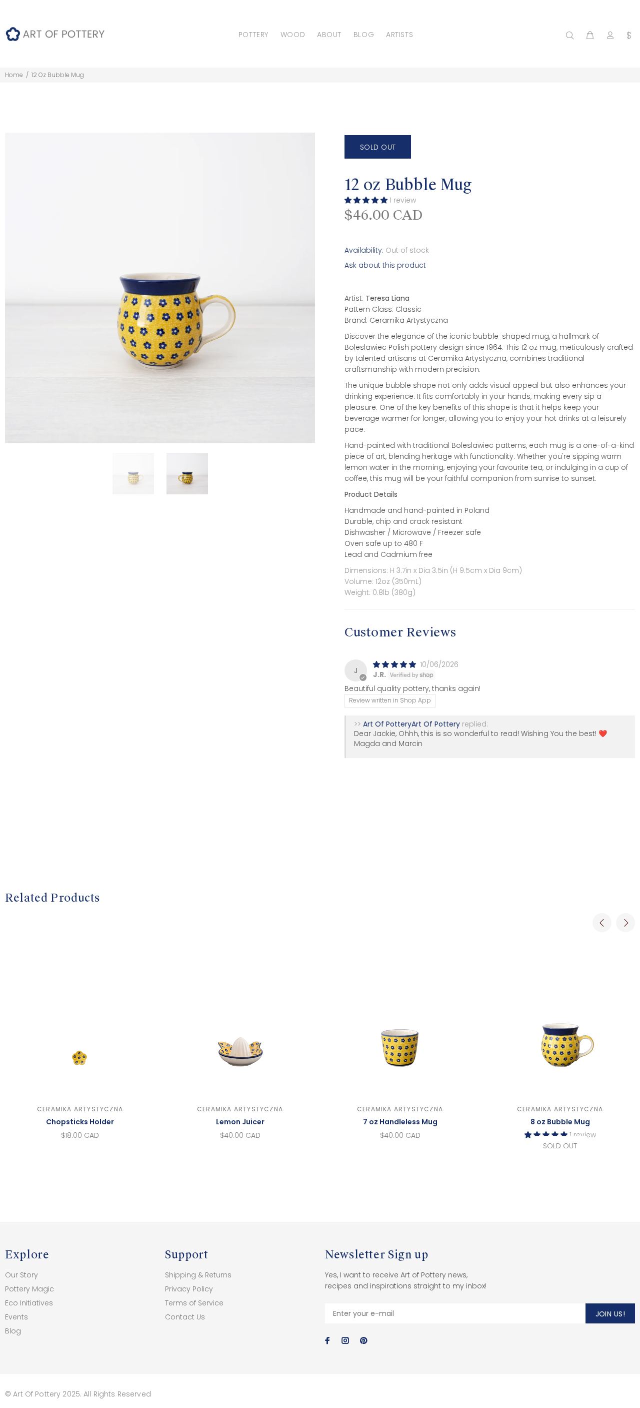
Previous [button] (602, 922)
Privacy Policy (189, 1289)
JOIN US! (610, 1314)
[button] (367, 200)
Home (14, 75)
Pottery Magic (29, 1289)
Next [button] (625, 922)
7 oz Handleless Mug (400, 1122)
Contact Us (185, 1317)
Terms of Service (194, 1303)
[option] (139, 473)
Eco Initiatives (29, 1303)
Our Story (21, 1275)
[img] (395, 664)
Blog (13, 1331)
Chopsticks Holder (80, 1122)
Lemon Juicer (240, 1122)
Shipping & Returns (198, 1275)
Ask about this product (385, 265)
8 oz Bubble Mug (560, 1122)
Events (16, 1317)
